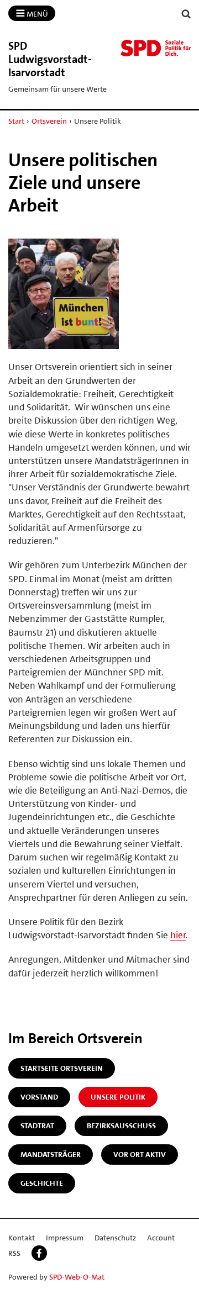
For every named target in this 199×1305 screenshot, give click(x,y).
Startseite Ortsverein (61, 1068)
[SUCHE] (186, 14)
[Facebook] (39, 1253)
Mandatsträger (50, 1154)
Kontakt (21, 1238)
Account (161, 1238)
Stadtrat (37, 1125)
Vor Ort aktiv (139, 1154)
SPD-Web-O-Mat (76, 1277)
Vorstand (39, 1097)
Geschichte (41, 1183)
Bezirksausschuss (121, 1125)
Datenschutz (115, 1238)
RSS (14, 1253)
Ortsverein (49, 121)
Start (16, 121)
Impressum (64, 1238)
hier (178, 935)
